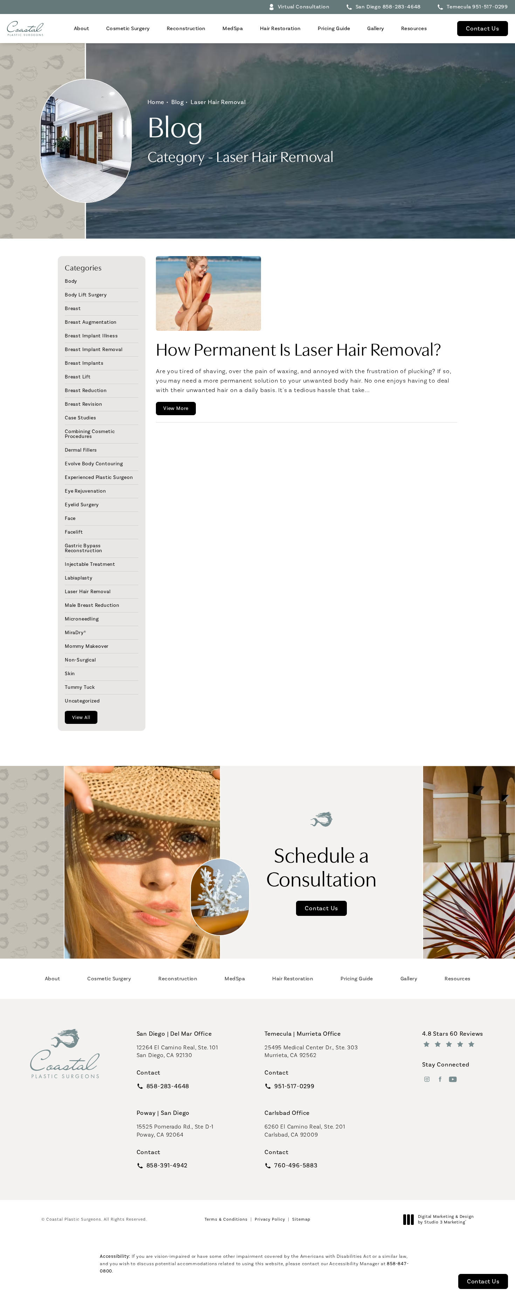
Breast (73, 308)
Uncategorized (82, 701)
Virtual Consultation (304, 7)
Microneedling (81, 619)
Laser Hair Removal (218, 101)
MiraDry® (75, 632)
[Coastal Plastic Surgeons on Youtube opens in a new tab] (453, 1079)
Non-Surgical (80, 660)
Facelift (74, 532)
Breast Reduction (86, 390)
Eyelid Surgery (82, 504)
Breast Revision (83, 404)
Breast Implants (84, 363)
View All (81, 717)
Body (71, 281)
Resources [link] (414, 28)
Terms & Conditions (226, 1219)
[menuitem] (81, 29)
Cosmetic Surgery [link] (128, 28)
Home (155, 101)
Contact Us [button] (483, 1281)
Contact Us (482, 28)
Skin (70, 673)
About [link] (81, 28)
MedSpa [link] (232, 28)
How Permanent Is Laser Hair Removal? (299, 348)
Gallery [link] (375, 28)
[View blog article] (208, 293)
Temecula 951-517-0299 (477, 7)
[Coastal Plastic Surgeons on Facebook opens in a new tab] (440, 1079)
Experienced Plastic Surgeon (99, 477)
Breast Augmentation (91, 322)
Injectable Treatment (90, 564)
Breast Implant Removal (94, 349)
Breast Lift (78, 376)
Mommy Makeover (87, 646)
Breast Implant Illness (91, 335)
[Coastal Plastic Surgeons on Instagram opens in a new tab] (427, 1079)
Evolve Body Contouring (94, 463)
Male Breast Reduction (92, 605)
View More (175, 408)
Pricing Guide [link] (334, 28)
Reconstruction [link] (186, 28)
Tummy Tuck (80, 687)
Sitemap (301, 1219)
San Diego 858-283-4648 (388, 7)
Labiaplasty (78, 578)
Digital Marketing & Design (446, 1219)
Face (70, 518)
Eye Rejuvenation (85, 491)
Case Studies (80, 417)
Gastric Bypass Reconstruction (83, 548)
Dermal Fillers (81, 450)
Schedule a (321, 865)
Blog (177, 101)
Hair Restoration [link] (280, 28)
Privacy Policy (270, 1219)
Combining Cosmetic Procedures (90, 433)
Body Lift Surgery (86, 294)
